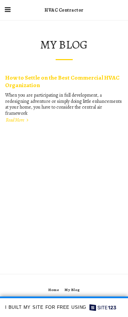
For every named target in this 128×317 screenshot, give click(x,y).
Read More (15, 120)
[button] (7, 10)
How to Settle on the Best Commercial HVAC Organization (62, 81)
